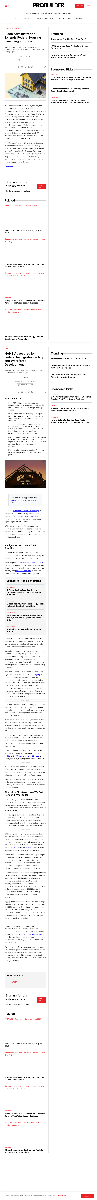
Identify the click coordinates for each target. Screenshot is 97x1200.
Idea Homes (78, 18)
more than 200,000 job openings (26, 511)
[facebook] (19, 67)
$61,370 (33, 875)
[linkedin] (22, 67)
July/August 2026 (18, 500)
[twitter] (25, 67)
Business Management (45, 18)
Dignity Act (39, 671)
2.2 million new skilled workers (31, 923)
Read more (9, 166)
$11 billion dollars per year (32, 516)
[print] (45, 67)
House (16, 836)
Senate (28, 836)
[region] (48, 1196)
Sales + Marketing (64, 18)
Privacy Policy (61, 1195)
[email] (32, 67)
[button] (6, 6)
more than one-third (23, 567)
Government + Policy (12, 28)
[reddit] (29, 67)
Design (17, 18)
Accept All (88, 1196)
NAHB (6, 348)
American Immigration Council (30, 559)
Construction (28, 18)
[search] (9, 6)
